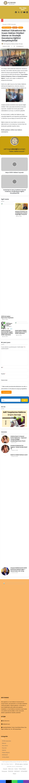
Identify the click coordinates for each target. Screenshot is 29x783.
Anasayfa (4, 24)
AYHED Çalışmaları (11, 24)
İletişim (14, 773)
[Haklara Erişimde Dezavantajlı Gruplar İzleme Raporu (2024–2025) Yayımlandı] (7, 325)
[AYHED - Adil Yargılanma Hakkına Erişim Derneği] (10, 3)
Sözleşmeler (4, 771)
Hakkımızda (10, 768)
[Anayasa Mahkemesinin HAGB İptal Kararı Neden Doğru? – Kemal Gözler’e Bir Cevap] (5, 571)
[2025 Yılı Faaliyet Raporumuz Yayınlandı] (7, 259)
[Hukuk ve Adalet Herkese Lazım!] (5, 510)
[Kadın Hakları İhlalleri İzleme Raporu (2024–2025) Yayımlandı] (21, 325)
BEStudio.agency (19, 764)
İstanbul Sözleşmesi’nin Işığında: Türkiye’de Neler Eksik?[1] (18, 447)
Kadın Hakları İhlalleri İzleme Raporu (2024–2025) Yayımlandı (21, 332)
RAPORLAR (5, 754)
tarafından (25, 764)
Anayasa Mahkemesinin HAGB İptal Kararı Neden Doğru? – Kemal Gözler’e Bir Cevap (18, 569)
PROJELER (10, 771)
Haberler (20, 27)
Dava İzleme (5, 745)
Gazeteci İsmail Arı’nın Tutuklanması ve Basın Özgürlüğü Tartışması (21, 213)
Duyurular (15, 27)
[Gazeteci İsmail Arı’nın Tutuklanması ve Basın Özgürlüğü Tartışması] (21, 206)
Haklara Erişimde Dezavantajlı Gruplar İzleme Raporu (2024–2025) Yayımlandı (7, 333)
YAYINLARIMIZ (5, 757)
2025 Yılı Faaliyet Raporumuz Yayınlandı (7, 317)
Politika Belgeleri (6, 752)
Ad (2, 367)
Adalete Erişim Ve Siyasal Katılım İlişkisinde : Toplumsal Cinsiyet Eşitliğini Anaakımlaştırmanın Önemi (18, 439)
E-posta (3, 373)
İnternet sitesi (4, 380)
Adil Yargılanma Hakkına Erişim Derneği (13, 43)
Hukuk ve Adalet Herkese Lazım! (19, 455)
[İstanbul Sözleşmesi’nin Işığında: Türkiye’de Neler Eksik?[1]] (5, 449)
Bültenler (4, 743)
